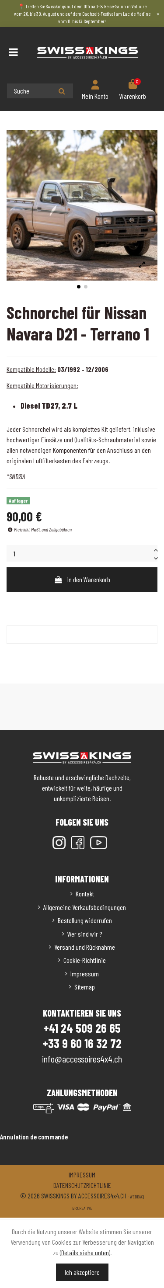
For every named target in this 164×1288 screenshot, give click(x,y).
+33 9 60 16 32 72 (82, 1043)
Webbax (136, 1196)
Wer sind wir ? (84, 934)
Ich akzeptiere (82, 1272)
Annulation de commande (34, 1136)
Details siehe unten (85, 1252)
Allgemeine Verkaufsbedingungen (84, 907)
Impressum (84, 973)
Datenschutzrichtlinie (82, 1185)
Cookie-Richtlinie (84, 960)
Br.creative (82, 1208)
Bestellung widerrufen (85, 920)
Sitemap (84, 986)
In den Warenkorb (88, 579)
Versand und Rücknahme (84, 947)
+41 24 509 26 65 (82, 1028)
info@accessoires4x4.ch (82, 1058)
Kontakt (85, 893)
